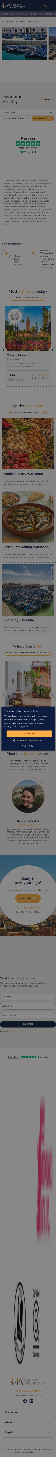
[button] (28, 740)
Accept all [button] (29, 733)
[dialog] (28, 728)
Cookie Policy (28, 746)
